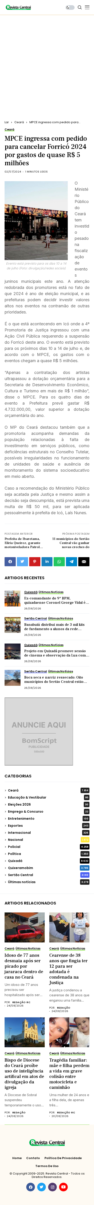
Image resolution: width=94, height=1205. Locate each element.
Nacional (48, 839)
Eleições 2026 (48, 804)
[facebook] (30, 1187)
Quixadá (48, 861)
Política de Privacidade (63, 1158)
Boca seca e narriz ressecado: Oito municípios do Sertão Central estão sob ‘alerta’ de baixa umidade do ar (54, 681)
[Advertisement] (47, 64)
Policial (48, 846)
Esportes (48, 825)
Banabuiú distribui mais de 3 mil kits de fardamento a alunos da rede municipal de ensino (54, 629)
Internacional (48, 832)
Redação (63, 1007)
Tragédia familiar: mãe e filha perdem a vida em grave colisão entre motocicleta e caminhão (69, 1073)
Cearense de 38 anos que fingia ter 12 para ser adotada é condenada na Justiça (68, 969)
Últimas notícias (48, 882)
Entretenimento (48, 818)
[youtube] (63, 1187)
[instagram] (52, 1187)
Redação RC (21, 1002)
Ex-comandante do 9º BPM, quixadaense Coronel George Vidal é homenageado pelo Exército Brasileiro (56, 602)
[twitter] (41, 1187)
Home (17, 1158)
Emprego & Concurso (48, 811)
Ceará (19, 122)
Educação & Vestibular (48, 797)
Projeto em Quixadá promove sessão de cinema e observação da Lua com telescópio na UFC (55, 655)
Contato (33, 1158)
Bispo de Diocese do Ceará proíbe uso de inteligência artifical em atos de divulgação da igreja (24, 1073)
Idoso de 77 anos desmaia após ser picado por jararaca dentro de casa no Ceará (24, 966)
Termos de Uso (47, 1166)
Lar (7, 122)
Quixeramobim (48, 868)
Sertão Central (48, 875)
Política (48, 854)
